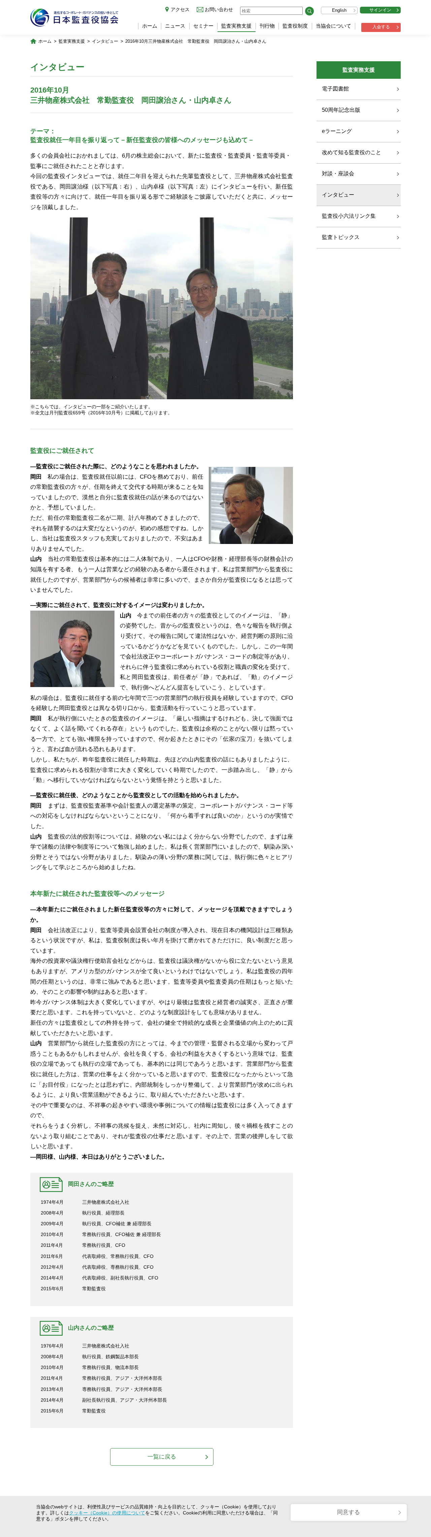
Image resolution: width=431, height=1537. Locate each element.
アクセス (180, 9)
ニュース (175, 26)
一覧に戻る (161, 1457)
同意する (348, 1512)
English (339, 10)
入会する (381, 26)
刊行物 (267, 26)
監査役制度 (295, 26)
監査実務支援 (236, 26)
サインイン (380, 9)
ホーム (149, 26)
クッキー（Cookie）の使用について (107, 1512)
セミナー (203, 26)
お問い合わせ (219, 9)
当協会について (333, 26)
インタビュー (105, 41)
